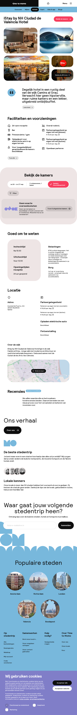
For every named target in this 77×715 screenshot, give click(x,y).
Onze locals (66, 646)
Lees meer (27, 107)
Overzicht (18, 10)
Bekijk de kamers (62, 19)
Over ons (11, 430)
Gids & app (51, 10)
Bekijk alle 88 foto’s (61, 75)
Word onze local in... (29, 639)
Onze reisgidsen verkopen (28, 644)
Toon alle (12, 158)
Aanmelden (66, 525)
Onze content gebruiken (27, 651)
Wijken (27, 10)
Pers (63, 650)
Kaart (42, 10)
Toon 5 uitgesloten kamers (57, 209)
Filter (15, 193)
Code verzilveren (8, 662)
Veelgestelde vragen (49, 643)
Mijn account (8, 657)
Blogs (60, 10)
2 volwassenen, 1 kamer (36, 184)
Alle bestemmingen (9, 643)
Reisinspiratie (9, 648)
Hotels (34, 10)
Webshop (7, 652)
